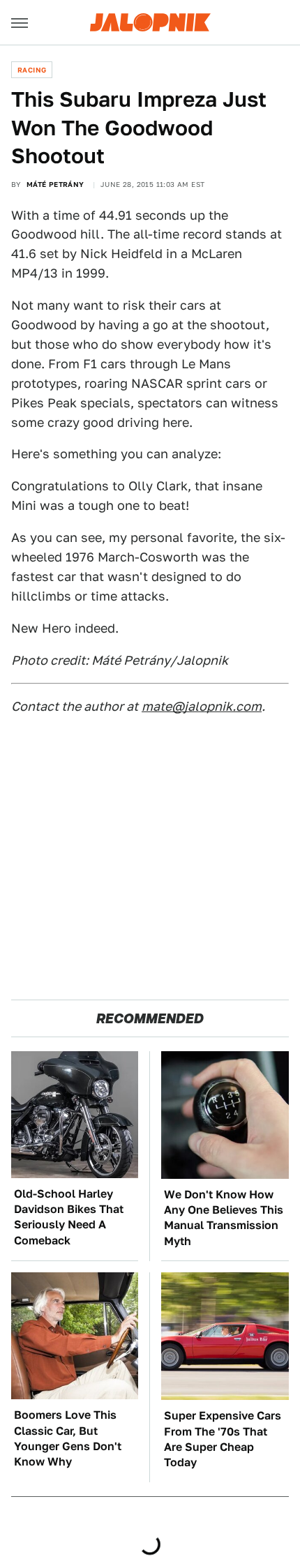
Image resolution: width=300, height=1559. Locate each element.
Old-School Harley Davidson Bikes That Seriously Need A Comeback (68, 1217)
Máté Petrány (55, 184)
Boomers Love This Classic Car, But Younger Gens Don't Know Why (67, 1438)
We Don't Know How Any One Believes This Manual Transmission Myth (223, 1218)
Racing (31, 70)
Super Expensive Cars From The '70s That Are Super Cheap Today (222, 1439)
